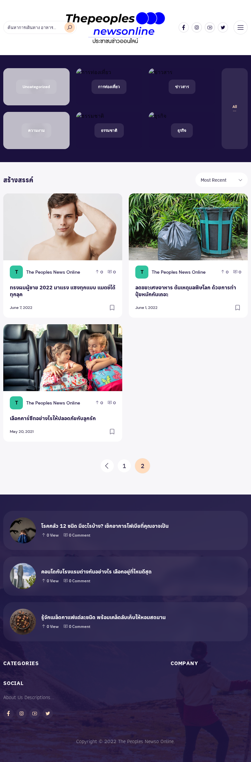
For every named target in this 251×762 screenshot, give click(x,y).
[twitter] (223, 27)
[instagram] (197, 27)
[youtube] (210, 27)
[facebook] (183, 27)
